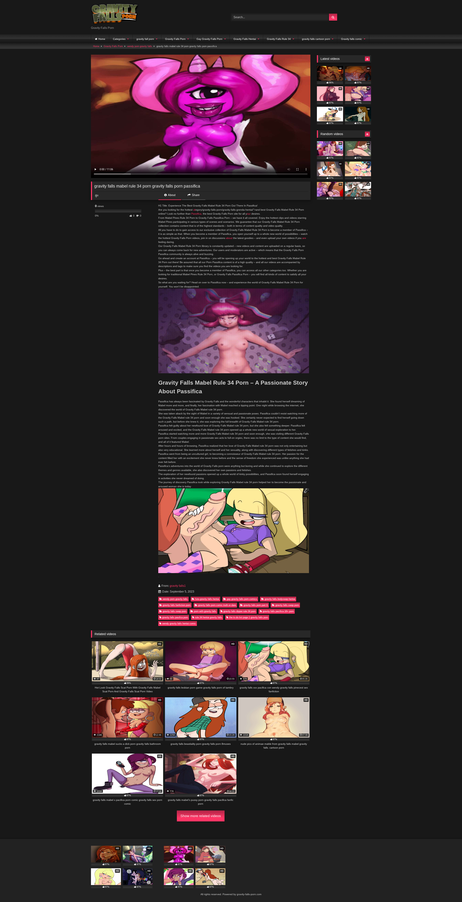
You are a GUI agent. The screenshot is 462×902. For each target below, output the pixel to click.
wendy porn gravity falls (139, 46)
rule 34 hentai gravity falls (208, 617)
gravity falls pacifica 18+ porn (278, 611)
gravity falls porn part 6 (256, 605)
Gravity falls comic (351, 39)
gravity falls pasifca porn (175, 617)
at (194, 209)
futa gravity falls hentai (207, 599)
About (171, 195)
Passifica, (196, 213)
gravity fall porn (145, 39)
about (229, 238)
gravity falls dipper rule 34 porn (239, 611)
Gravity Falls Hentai (245, 39)
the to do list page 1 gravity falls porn (248, 617)
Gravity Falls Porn (175, 39)
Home (101, 39)
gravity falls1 (178, 585)
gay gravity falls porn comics (242, 599)
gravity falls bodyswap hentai (280, 599)
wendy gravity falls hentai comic (179, 623)
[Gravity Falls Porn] (115, 14)
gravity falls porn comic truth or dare (217, 605)
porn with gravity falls (205, 611)
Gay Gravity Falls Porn (209, 39)
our (249, 213)
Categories (119, 39)
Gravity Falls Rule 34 (279, 39)
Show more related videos (200, 816)
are (304, 238)
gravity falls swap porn (287, 605)
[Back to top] (451, 891)
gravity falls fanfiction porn (176, 605)
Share (195, 195)
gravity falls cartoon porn (316, 39)
